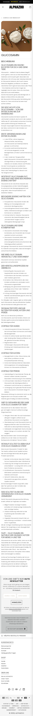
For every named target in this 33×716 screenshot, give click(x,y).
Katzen (3, 664)
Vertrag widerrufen (23, 708)
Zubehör (3, 666)
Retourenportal (6, 646)
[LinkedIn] (24, 689)
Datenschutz (25, 706)
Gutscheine (4, 668)
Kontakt (3, 651)
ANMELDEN (16, 602)
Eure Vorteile (5, 681)
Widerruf (12, 708)
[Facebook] (9, 689)
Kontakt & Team (8, 703)
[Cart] (30, 7)
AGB (17, 703)
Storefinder (4, 683)
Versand (4, 708)
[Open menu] (3, 7)
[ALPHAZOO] (16, 7)
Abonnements (5, 648)
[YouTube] (16, 689)
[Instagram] (13, 689)
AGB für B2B (24, 703)
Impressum (15, 706)
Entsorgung (22, 710)
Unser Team (5, 679)
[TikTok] (20, 689)
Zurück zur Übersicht (11, 18)
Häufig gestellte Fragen (8, 653)
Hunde (3, 661)
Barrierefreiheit (11, 710)
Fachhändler (6, 706)
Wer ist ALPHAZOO (7, 676)
